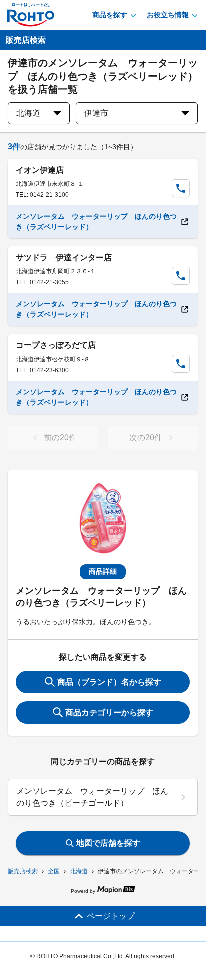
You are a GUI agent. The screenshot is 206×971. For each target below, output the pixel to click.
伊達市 (96, 113)
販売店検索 (23, 871)
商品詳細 (103, 572)
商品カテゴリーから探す (110, 712)
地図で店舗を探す (108, 843)
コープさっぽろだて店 (56, 345)
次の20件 (146, 438)
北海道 (79, 871)
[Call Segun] (181, 189)
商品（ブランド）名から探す (110, 682)
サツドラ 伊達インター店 (64, 258)
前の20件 (60, 438)
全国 (54, 871)
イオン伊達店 (40, 170)
